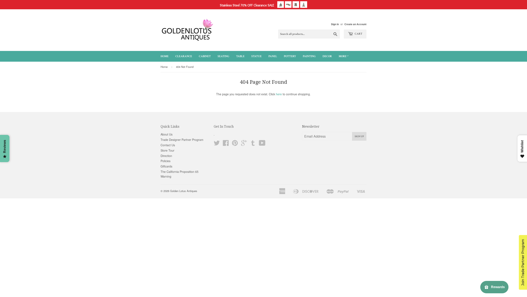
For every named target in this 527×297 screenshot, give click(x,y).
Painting (309, 56)
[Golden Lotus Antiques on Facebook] (226, 144)
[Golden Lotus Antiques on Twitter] (217, 144)
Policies (165, 161)
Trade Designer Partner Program (182, 140)
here (279, 94)
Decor (327, 56)
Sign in (335, 24)
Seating (223, 56)
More (342, 56)
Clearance (183, 56)
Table (240, 56)
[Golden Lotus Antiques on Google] (244, 144)
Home (165, 56)
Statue (256, 56)
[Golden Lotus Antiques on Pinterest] (235, 144)
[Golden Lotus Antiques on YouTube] (262, 144)
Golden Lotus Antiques (183, 191)
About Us (167, 134)
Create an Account (355, 24)
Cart (358, 34)
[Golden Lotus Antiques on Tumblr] (253, 144)
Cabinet (205, 56)
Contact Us (168, 145)
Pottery (290, 56)
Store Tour (167, 150)
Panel (272, 56)
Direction (166, 156)
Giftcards (166, 166)
